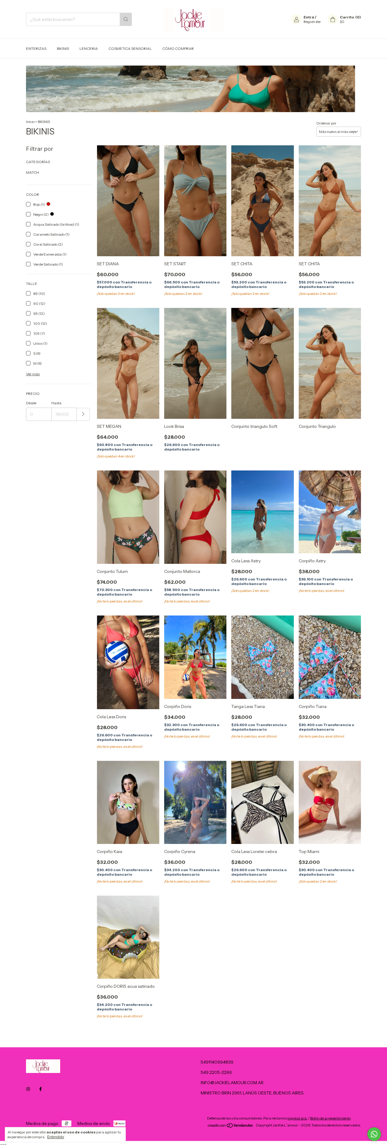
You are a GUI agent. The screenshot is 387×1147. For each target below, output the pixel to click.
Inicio (30, 121)
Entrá (309, 17)
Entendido (55, 1137)
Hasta (56, 403)
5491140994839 (217, 1062)
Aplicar (83, 414)
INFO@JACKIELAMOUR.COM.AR (232, 1082)
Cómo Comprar (178, 48)
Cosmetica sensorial (130, 48)
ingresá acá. (297, 1118)
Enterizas (36, 48)
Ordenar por (326, 123)
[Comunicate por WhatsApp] (374, 1134)
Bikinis (63, 48)
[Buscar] (126, 19)
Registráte (312, 21)
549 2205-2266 (216, 1072)
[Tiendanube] (230, 1126)
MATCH (32, 172)
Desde (31, 403)
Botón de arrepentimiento (330, 1118)
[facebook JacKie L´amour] (40, 1089)
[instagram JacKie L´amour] (28, 1089)
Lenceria (89, 48)
